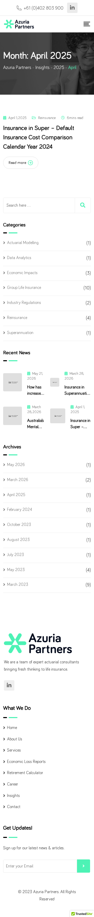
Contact (13, 807)
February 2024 (19, 510)
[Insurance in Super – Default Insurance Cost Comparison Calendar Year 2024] (57, 415)
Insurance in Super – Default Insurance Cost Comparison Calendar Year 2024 (38, 137)
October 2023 (19, 525)
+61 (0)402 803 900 (43, 8)
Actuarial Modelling (23, 243)
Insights (13, 796)
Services (14, 750)
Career (12, 784)
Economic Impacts (22, 273)
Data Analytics (19, 258)
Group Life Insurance (24, 288)
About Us (14, 739)
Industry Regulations (24, 303)
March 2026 (17, 480)
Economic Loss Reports (26, 762)
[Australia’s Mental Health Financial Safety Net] (12, 416)
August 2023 (18, 540)
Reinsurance (47, 118)
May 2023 (16, 570)
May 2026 (16, 465)
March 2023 (17, 584)
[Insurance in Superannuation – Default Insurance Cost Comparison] (54, 382)
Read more (17, 163)
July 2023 (15, 555)
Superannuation (20, 333)
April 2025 (16, 495)
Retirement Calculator (25, 773)
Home (12, 728)
